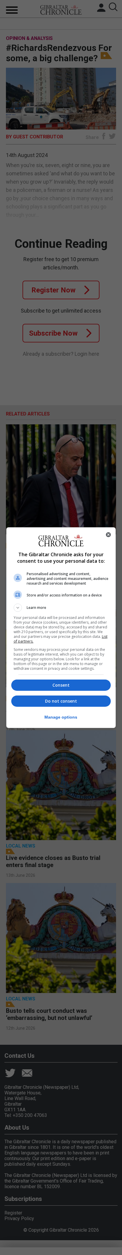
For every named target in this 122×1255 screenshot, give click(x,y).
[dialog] (61, 627)
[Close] (108, 535)
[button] (61, 608)
